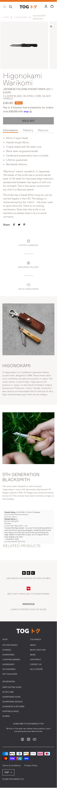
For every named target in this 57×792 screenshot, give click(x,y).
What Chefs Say (38, 650)
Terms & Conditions (11, 765)
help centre (36, 669)
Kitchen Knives (10, 645)
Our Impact (35, 659)
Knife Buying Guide (12, 687)
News (32, 655)
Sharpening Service (12, 702)
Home (6, 17)
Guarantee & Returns (13, 706)
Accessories (8, 669)
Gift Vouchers (9, 674)
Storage (6, 650)
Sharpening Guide (11, 697)
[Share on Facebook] (14, 224)
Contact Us (36, 664)
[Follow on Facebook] (22, 740)
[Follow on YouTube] (34, 740)
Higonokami (20, 17)
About (33, 645)
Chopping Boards (11, 659)
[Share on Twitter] (19, 224)
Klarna (6, 716)
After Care (8, 692)
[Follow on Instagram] (28, 740)
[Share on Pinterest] (24, 224)
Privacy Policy (30, 765)
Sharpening (8, 655)
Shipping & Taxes (10, 711)
